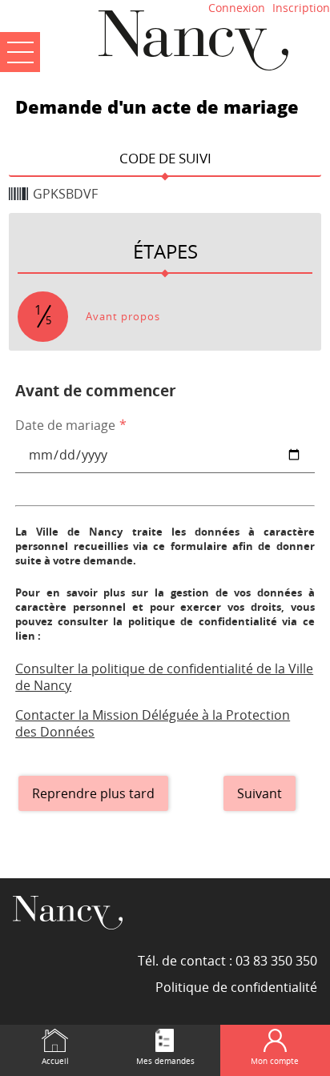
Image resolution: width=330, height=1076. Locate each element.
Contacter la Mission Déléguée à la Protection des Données (152, 723)
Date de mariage (71, 425)
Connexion (236, 7)
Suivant (259, 793)
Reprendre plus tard (93, 793)
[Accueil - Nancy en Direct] (193, 40)
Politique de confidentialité (236, 987)
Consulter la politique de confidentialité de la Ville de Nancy (164, 677)
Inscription (301, 7)
